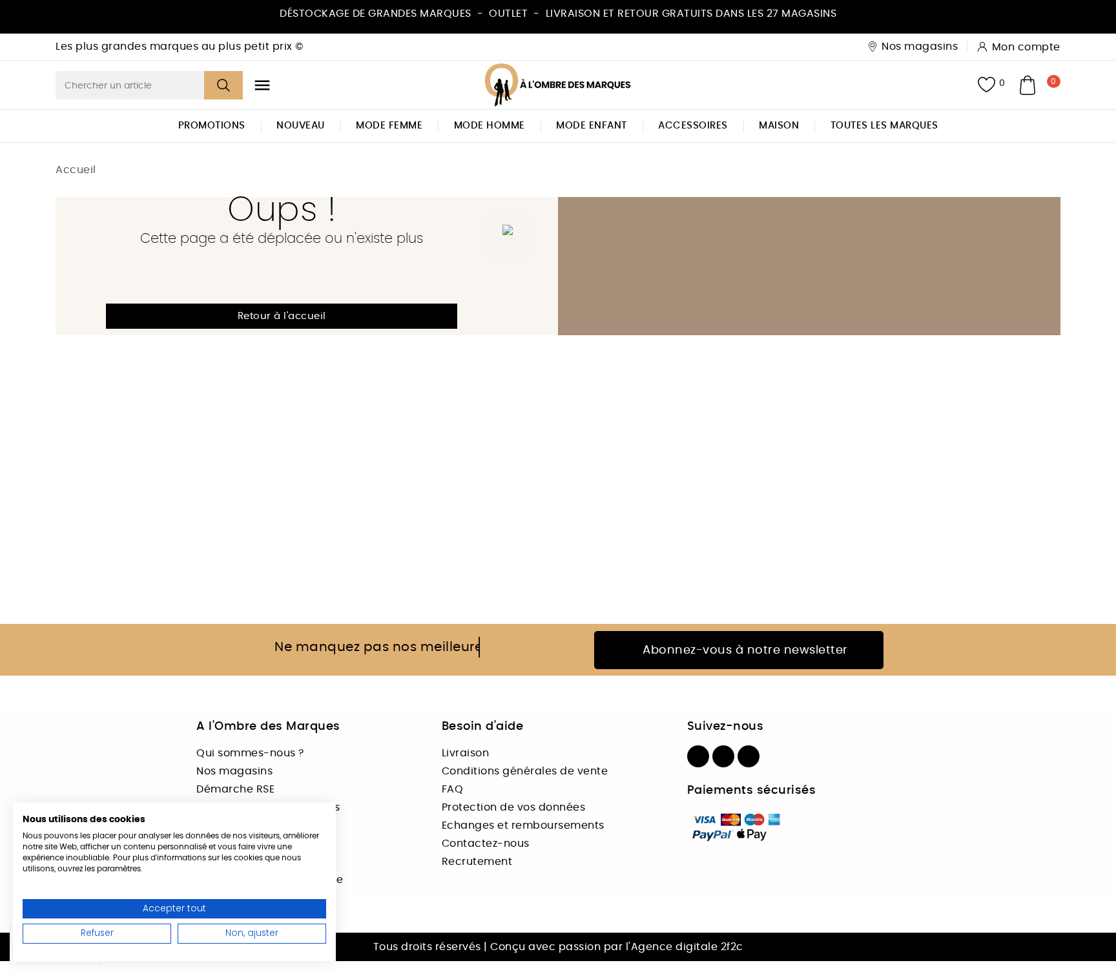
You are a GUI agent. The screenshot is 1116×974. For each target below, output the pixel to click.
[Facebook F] (698, 756)
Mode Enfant (591, 125)
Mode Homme (489, 125)
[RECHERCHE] (223, 85)
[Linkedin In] (749, 756)
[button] (281, 316)
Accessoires (693, 125)
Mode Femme (389, 125)
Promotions (211, 125)
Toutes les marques (884, 125)
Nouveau (300, 125)
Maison (779, 125)
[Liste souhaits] (986, 85)
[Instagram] (723, 756)
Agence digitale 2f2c (687, 947)
